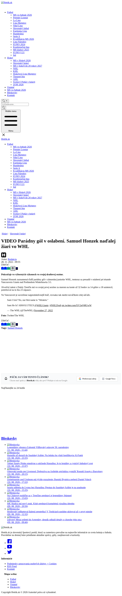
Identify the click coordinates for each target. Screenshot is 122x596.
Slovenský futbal (21, 28)
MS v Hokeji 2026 (22, 60)
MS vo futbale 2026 (22, 15)
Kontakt (11, 95)
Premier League (20, 17)
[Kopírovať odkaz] (12, 268)
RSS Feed (12, 566)
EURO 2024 (19, 44)
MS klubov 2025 (21, 50)
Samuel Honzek (15, 328)
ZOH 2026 (18, 84)
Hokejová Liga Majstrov (24, 74)
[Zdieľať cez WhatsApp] (8, 268)
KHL (15, 71)
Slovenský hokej (21, 63)
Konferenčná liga (21, 47)
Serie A (16, 36)
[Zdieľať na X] (17, 268)
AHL (15, 79)
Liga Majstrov (19, 23)
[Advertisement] (61, 350)
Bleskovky (12, 92)
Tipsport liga (19, 76)
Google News (110, 379)
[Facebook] (9, 543)
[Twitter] (9, 553)
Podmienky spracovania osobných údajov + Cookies (32, 563)
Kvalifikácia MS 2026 (23, 39)
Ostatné (10, 87)
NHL (15, 68)
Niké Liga (18, 25)
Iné (14, 55)
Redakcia (12, 259)
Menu (10, 121)
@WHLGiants (41, 305)
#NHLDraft (55, 305)
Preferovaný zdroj (89, 379)
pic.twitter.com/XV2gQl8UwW (77, 305)
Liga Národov (19, 41)
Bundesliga (18, 33)
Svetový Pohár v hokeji (24, 82)
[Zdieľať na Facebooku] (2, 268)
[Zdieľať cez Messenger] (5, 268)
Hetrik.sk (5, 139)
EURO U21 (19, 52)
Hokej (10, 58)
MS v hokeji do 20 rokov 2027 (27, 66)
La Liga (17, 20)
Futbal (10, 12)
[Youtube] (9, 548)
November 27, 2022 (43, 310)
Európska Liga (20, 31)
